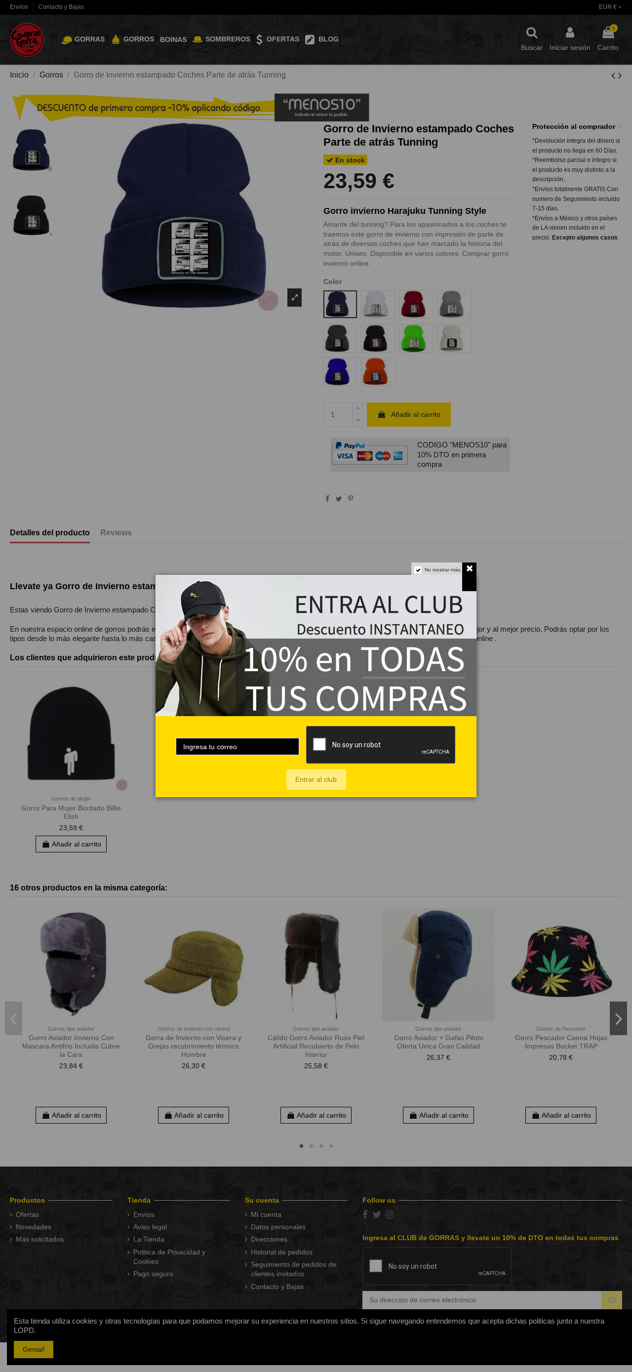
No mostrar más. (443, 569)
